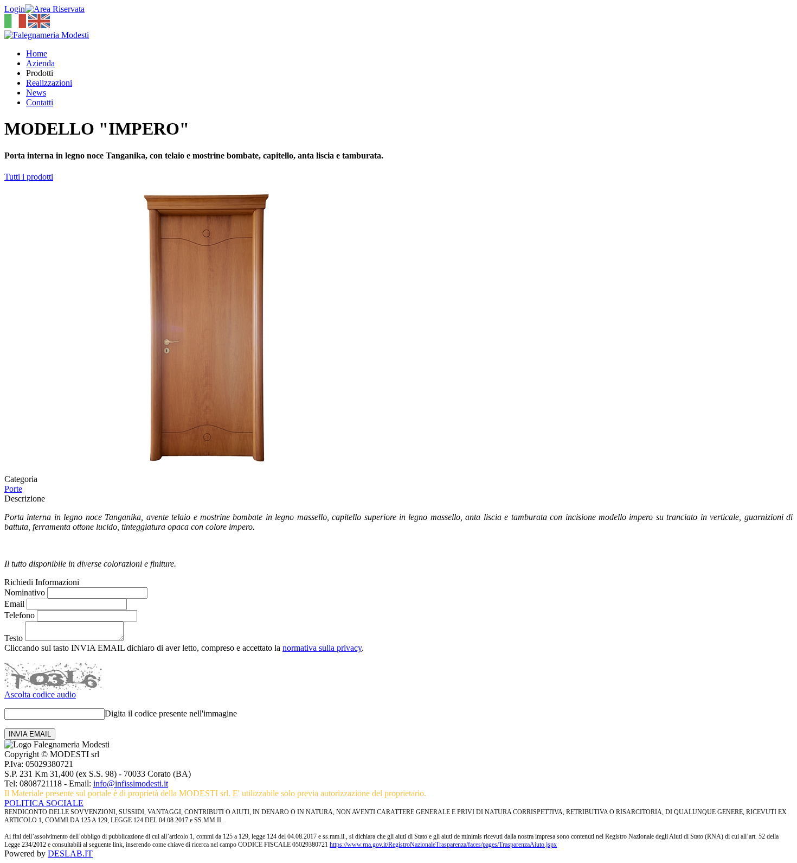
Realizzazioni (49, 82)
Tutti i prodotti (28, 176)
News (36, 92)
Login (14, 9)
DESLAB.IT (70, 853)
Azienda (40, 63)
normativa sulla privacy (322, 647)
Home (36, 53)
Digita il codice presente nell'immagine (171, 713)
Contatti (39, 102)
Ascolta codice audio (40, 694)
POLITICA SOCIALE (43, 803)
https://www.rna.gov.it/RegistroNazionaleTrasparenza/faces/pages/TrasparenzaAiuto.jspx (443, 844)
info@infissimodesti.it (130, 783)
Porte (13, 488)
